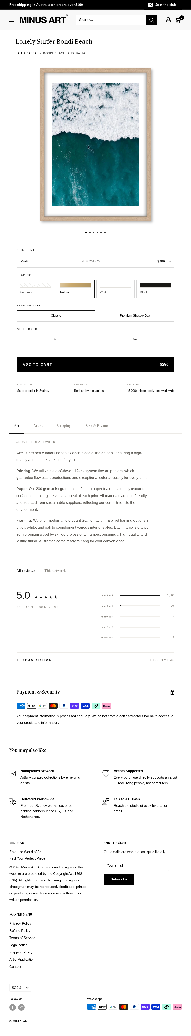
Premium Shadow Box (135, 315)
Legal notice (18, 945)
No (135, 339)
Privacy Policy (20, 923)
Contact (15, 967)
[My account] (168, 19)
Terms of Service (22, 938)
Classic (56, 315)
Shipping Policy (21, 952)
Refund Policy (20, 931)
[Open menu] (11, 20)
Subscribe (119, 879)
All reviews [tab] (26, 571)
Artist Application (21, 959)
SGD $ (16, 988)
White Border (29, 329)
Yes (56, 339)
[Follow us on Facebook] (12, 1007)
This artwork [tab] (55, 571)
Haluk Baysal (26, 53)
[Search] (151, 20)
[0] (178, 20)
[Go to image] (86, 232)
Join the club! (166, 5)
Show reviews (34, 659)
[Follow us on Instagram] (21, 1007)
